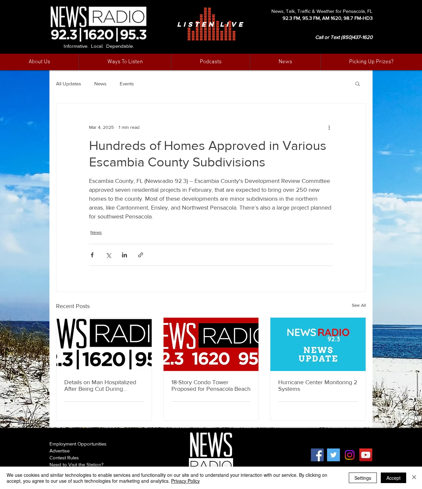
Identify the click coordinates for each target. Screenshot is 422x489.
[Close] (414, 478)
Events (127, 83)
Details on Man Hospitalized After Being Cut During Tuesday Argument (100, 385)
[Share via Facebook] (92, 255)
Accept (393, 478)
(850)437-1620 (357, 37)
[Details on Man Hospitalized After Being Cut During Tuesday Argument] (104, 344)
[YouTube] (365, 454)
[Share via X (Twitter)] (108, 255)
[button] (285, 62)
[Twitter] (333, 454)
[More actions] (329, 127)
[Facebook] (317, 454)
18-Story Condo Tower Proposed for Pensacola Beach (211, 385)
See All (359, 305)
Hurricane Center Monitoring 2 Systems (317, 385)
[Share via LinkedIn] (124, 255)
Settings (362, 478)
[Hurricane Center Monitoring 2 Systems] (318, 344)
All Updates (68, 83)
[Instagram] (349, 454)
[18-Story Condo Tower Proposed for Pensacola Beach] (211, 344)
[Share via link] (140, 255)
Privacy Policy (185, 480)
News (100, 83)
